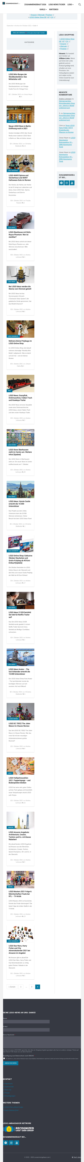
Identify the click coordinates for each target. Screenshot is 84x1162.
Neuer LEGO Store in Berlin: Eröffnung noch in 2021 (20, 127)
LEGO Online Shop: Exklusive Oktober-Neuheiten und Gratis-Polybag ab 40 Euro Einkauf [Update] (20, 559)
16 (25, 803)
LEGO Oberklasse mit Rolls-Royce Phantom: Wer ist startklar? (20, 234)
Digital (10, 886)
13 (25, 916)
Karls (42, 9)
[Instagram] (66, 182)
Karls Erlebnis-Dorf (11, 1110)
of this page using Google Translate (29, 32)
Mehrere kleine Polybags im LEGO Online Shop (20, 342)
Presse (7, 1093)
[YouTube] (72, 182)
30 (25, 472)
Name (5, 1018)
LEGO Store (12, 121)
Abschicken (11, 1063)
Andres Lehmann (65, 99)
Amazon (34, 15)
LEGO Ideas (11, 227)
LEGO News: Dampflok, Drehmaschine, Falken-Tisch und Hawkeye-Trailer (20, 398)
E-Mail (5, 1026)
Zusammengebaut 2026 (35, 4)
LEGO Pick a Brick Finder (14, 1107)
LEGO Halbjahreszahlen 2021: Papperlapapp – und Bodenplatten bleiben (19, 780)
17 (25, 583)
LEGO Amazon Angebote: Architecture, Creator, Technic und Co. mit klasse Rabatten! (20, 836)
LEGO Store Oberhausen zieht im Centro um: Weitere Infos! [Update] (20, 452)
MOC (9, 69)
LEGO (70, 4)
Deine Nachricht (9, 1035)
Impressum (8, 1083)
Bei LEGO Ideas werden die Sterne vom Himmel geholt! (20, 287)
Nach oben (77, 1157)
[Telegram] (61, 182)
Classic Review (13, 718)
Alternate (41, 15)
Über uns (8, 1090)
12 (25, 146)
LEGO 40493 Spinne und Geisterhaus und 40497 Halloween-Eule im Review (20, 178)
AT (49, 17)
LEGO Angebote (13, 336)
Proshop (49, 15)
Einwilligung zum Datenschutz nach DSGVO (19, 1056)
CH (52, 17)
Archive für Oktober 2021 (23, 25)
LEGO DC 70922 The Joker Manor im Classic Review (19, 724)
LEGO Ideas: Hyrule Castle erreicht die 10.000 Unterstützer (19, 504)
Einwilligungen (10, 1096)
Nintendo (53, 9)
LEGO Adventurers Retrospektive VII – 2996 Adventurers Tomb (67, 142)
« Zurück (12, 987)
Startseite (10, 25)
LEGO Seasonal (13, 170)
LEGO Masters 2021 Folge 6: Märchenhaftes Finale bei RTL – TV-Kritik (20, 894)
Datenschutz (9, 1087)
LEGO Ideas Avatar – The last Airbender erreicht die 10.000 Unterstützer (19, 672)
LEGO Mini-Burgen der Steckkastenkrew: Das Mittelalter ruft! (18, 77)
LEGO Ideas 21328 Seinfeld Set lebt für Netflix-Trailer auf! (20, 615)
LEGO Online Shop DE (38, 17)
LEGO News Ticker (57, 4)
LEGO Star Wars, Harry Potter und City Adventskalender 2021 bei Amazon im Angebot (19, 949)
